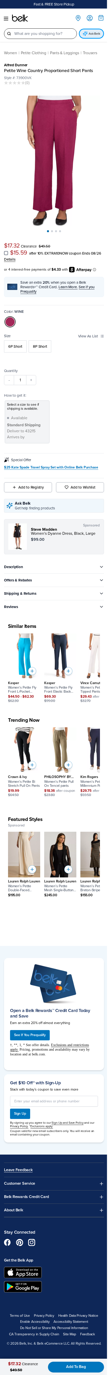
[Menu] (6, 19)
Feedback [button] (87, 1334)
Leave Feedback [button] (18, 1170)
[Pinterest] (19, 1242)
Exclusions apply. (41, 1126)
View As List (88, 336)
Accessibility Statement (70, 1322)
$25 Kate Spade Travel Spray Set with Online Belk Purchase (51, 467)
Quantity (11, 371)
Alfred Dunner (15, 65)
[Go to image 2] (52, 231)
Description (13, 567)
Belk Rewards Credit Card (26, 1196)
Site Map (69, 1334)
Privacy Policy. (19, 1126)
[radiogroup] (54, 346)
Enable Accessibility (35, 1322)
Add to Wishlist (83, 487)
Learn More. (68, 287)
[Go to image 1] (48, 231)
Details (9, 259)
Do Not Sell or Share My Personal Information (54, 1328)
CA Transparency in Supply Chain (34, 1334)
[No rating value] (14, 83)
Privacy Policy (44, 1316)
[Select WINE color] (10, 322)
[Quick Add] (32, 671)
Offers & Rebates (18, 580)
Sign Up (20, 1113)
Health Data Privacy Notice (78, 1316)
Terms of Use (20, 1316)
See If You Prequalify (30, 1035)
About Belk (13, 1210)
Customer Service (19, 1183)
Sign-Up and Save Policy (67, 1122)
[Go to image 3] (56, 231)
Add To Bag (76, 1366)
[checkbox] (6, 253)
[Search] (9, 34)
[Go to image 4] (60, 231)
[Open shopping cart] (101, 18)
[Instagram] (31, 1242)
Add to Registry (31, 487)
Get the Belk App (18, 1260)
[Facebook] (7, 1242)
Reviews (11, 607)
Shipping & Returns (20, 593)
